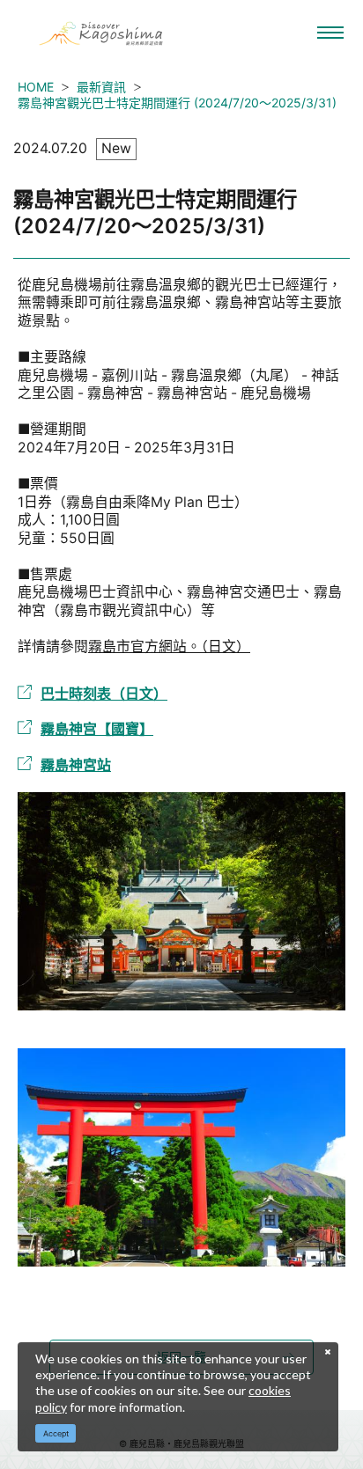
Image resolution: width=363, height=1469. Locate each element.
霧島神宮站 (76, 765)
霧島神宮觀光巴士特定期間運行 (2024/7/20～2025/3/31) (177, 102)
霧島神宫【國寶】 (97, 729)
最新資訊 (101, 86)
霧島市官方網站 (137, 646)
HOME (36, 86)
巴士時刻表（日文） (104, 693)
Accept (56, 1433)
